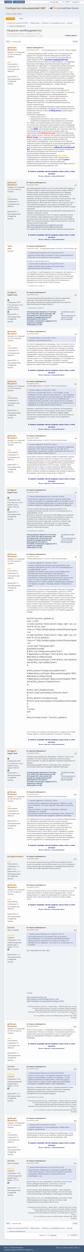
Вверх (8, 1223)
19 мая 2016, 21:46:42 (33, 930)
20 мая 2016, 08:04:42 (33, 1026)
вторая (66, 413)
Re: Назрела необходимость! (36, 183)
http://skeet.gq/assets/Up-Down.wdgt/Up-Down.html (45, 227)
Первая (60, 413)
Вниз (8, 41)
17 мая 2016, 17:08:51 (33, 492)
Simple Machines (18, 1247)
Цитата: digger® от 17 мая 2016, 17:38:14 (43, 801)
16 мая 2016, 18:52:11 (33, 294)
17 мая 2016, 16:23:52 (33, 383)
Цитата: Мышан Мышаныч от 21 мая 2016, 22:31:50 (47, 1167)
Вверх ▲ (77, 1247)
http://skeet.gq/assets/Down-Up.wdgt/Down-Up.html (45, 225)
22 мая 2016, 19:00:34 (33, 1163)
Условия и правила (67, 1247)
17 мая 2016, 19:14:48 (33, 887)
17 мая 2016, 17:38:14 (33, 753)
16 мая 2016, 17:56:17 (33, 248)
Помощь (58, 1247)
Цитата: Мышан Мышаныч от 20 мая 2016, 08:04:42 (47, 1073)
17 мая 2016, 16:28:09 (33, 438)
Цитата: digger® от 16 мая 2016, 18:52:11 (43, 444)
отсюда (29, 612)
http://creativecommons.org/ (37, 997)
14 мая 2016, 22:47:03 (33, 50)
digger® (12, 292)
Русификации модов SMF (67, 313)
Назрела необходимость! (35, 48)
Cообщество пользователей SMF (25, 8)
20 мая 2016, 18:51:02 (33, 1069)
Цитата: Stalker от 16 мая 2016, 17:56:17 (43, 338)
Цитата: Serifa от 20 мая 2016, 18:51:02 (43, 1125)
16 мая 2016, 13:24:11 (33, 185)
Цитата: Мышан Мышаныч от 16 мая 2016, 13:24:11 (47, 253)
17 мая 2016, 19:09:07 (33, 858)
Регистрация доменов (68, 315)
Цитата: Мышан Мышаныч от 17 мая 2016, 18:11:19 (47, 934)
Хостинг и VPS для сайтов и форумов (66, 318)
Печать (75, 41)
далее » (74, 35)
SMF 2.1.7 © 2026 (9, 1247)
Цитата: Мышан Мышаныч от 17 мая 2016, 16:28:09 (47, 496)
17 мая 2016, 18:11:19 (33, 794)
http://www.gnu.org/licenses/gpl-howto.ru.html (43, 999)
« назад (67, 35)
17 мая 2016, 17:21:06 (33, 556)
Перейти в (42, 1235)
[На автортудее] (8, 952)
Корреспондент (16, 856)
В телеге (74, 1017)
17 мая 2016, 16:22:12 (33, 333)
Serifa (11, 927)
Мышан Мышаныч (12, 48)
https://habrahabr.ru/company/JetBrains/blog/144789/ (45, 1001)
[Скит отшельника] (8, 74)
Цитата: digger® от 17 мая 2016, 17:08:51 (43, 563)
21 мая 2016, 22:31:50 (33, 1120)
